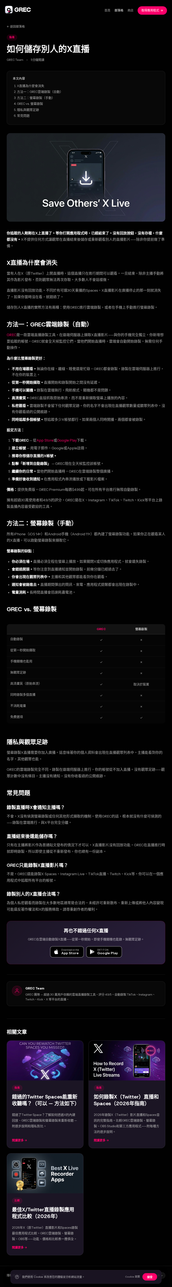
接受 (149, 1277)
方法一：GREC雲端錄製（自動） (40, 92)
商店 (130, 10)
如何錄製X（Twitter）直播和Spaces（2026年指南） (126, 1100)
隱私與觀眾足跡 (28, 110)
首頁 (107, 10)
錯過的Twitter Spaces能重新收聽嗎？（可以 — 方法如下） (45, 1100)
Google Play (67, 440)
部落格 (119, 10)
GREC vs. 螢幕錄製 (30, 104)
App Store (44, 440)
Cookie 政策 (132, 1276)
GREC (11, 335)
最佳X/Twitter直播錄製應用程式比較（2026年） (43, 1213)
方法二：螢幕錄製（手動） (36, 98)
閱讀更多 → (19, 1140)
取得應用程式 (150, 10)
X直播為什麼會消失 (30, 86)
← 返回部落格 (16, 26)
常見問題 (23, 116)
